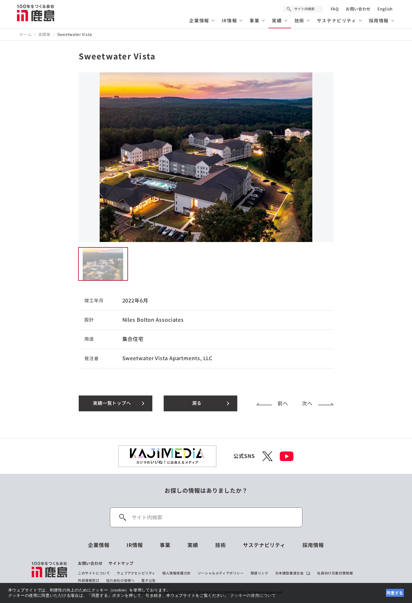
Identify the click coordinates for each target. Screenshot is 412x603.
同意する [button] (395, 593)
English (385, 9)
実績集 (44, 34)
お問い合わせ (358, 9)
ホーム (25, 34)
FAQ (335, 9)
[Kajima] (36, 12)
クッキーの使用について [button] (253, 595)
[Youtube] (287, 456)
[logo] (50, 571)
